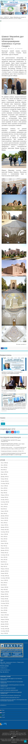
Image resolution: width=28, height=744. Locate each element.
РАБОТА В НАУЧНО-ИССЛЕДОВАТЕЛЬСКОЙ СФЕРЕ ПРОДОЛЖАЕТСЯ (13, 408)
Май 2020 (3, 584)
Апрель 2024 (4, 511)
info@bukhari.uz (3, 667)
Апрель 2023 (4, 525)
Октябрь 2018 (4, 628)
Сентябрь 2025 (4, 483)
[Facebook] (7, 432)
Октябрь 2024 (4, 499)
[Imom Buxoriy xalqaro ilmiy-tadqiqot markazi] (14, 1)
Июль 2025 (3, 488)
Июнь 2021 (3, 559)
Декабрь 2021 (4, 550)
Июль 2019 (3, 608)
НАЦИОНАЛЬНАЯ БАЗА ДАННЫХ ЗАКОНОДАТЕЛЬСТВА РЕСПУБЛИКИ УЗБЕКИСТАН (13, 700)
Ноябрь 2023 (4, 518)
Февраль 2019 (4, 619)
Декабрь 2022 (4, 527)
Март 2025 (3, 492)
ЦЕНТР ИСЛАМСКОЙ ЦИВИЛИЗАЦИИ (9, 690)
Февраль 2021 (4, 568)
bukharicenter (3, 670)
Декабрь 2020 (4, 571)
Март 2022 (3, 545)
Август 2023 (3, 520)
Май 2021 (3, 561)
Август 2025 (3, 485)
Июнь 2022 (3, 538)
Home (1, 17)
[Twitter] (10, 432)
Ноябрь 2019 (4, 598)
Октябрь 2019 (4, 601)
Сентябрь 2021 (4, 555)
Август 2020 (3, 580)
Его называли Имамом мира (9, 390)
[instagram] (15, 432)
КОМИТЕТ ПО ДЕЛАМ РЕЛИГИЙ (7, 688)
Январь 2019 (4, 621)
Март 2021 (3, 566)
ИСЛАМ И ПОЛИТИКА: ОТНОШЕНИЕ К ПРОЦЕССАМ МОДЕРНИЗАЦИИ (12, 373)
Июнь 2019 (3, 610)
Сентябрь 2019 (4, 603)
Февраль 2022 (4, 548)
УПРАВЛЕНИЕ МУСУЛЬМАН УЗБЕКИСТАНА (10, 695)
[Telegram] (18, 432)
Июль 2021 (3, 557)
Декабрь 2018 (4, 624)
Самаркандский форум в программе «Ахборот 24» (12, 451)
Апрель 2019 (4, 614)
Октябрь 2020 (4, 575)
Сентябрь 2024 (4, 502)
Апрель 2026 (4, 472)
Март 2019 (3, 617)
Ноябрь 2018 (4, 626)
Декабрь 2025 (4, 476)
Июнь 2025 (3, 490)
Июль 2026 (3, 465)
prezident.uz (23, 344)
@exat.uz (8, 670)
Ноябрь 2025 (4, 478)
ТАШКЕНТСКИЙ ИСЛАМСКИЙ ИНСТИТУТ (9, 697)
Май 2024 (3, 508)
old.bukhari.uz (3, 705)
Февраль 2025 (4, 495)
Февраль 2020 (4, 591)
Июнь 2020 (3, 582)
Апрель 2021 (4, 564)
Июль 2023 (3, 522)
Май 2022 (3, 541)
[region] (14, 9)
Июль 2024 (3, 506)
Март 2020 (3, 589)
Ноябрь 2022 (4, 529)
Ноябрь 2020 (4, 573)
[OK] (21, 432)
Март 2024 (3, 513)
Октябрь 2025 (4, 481)
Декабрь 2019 (4, 596)
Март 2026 (3, 474)
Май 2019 (3, 612)
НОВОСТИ (6, 17)
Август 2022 (3, 534)
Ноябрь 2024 (4, 497)
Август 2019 (3, 605)
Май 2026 (3, 469)
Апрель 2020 (4, 587)
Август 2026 (3, 462)
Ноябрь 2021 (4, 552)
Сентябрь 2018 (4, 631)
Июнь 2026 (3, 467)
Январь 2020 (4, 594)
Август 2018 (3, 633)
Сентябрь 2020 (4, 578)
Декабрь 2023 (4, 515)
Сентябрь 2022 (4, 531)
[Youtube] (12, 432)
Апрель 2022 (4, 543)
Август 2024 (3, 504)
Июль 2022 (3, 536)
